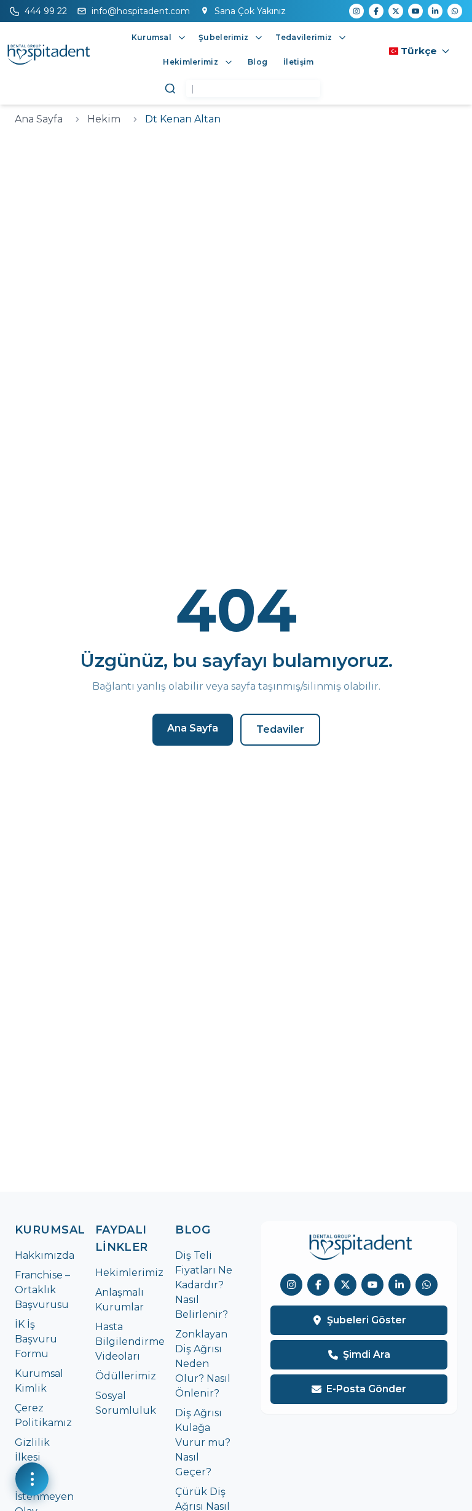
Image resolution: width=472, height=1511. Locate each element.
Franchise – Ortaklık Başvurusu (42, 1289)
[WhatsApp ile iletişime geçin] (426, 1285)
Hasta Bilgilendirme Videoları (130, 1341)
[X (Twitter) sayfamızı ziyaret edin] (345, 1285)
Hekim (103, 119)
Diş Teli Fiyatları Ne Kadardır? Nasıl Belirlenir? (203, 1285)
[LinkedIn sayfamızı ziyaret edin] (399, 1285)
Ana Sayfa (39, 119)
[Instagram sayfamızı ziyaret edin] (291, 1285)
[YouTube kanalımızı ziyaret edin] (372, 1285)
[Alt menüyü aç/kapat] (181, 37)
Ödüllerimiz (125, 1376)
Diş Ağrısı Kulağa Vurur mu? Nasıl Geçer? (202, 1442)
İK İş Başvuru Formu (36, 1339)
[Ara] (170, 89)
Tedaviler (280, 729)
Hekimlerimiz (129, 1272)
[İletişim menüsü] (32, 1479)
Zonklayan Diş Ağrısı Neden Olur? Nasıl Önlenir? (202, 1363)
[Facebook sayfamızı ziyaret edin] (318, 1285)
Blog (257, 61)
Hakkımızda (44, 1255)
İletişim (298, 61)
